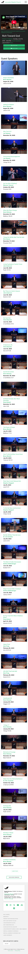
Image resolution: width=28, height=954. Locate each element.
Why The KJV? (7, 131)
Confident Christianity (9, 859)
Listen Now (14, 45)
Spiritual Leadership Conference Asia (11, 933)
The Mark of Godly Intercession (12, 562)
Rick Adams (6, 239)
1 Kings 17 (6, 725)
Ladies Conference (7, 935)
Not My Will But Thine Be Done (12, 535)
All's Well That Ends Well (10, 671)
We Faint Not (7, 318)
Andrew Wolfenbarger (9, 564)
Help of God (6, 644)
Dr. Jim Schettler (8, 537)
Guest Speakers (16, 41)
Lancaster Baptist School (9, 922)
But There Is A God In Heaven (11, 291)
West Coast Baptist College (9, 920)
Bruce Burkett (7, 79)
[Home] (2, 2)
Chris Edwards (7, 320)
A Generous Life (7, 345)
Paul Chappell (6, 914)
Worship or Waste (8, 832)
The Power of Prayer (9, 427)
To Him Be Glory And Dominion (12, 508)
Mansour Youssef (8, 185)
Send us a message (8, 898)
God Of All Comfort (8, 372)
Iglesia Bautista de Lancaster (10, 927)
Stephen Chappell (7, 39)
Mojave (6, 943)
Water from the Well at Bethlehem (13, 779)
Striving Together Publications (10, 918)
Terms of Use (10, 950)
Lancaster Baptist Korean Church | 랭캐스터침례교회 (14, 929)
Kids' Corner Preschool (8, 924)
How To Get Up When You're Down (13, 454)
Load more (15, 871)
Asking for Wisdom (8, 104)
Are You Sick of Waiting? (10, 183)
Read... (11, 43)
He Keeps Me (7, 806)
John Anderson (7, 266)
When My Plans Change (10, 210)
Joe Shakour (6, 133)
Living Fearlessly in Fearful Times (12, 264)
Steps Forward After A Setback (12, 589)
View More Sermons (14, 877)
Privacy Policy (17, 950)
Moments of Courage (9, 752)
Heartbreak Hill (7, 698)
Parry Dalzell (7, 402)
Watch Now (14, 48)
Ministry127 (5, 916)
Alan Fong (6, 646)
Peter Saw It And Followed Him (12, 481)
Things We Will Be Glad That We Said (13, 237)
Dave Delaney (7, 212)
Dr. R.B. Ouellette (8, 781)
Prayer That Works (8, 77)
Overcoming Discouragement (11, 156)
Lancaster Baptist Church (13, 2)
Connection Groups (8, 894)
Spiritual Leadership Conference (10, 931)
